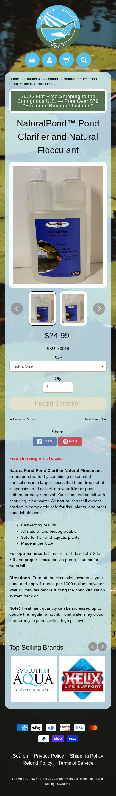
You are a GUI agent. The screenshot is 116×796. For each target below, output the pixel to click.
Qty (58, 378)
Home (14, 79)
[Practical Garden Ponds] (58, 27)
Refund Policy (37, 763)
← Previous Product (23, 419)
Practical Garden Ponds (55, 778)
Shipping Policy (86, 755)
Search (20, 755)
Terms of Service (75, 763)
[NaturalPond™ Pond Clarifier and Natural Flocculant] (42, 308)
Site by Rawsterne (58, 784)
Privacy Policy (49, 755)
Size (58, 358)
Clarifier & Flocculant (41, 79)
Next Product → (96, 419)
